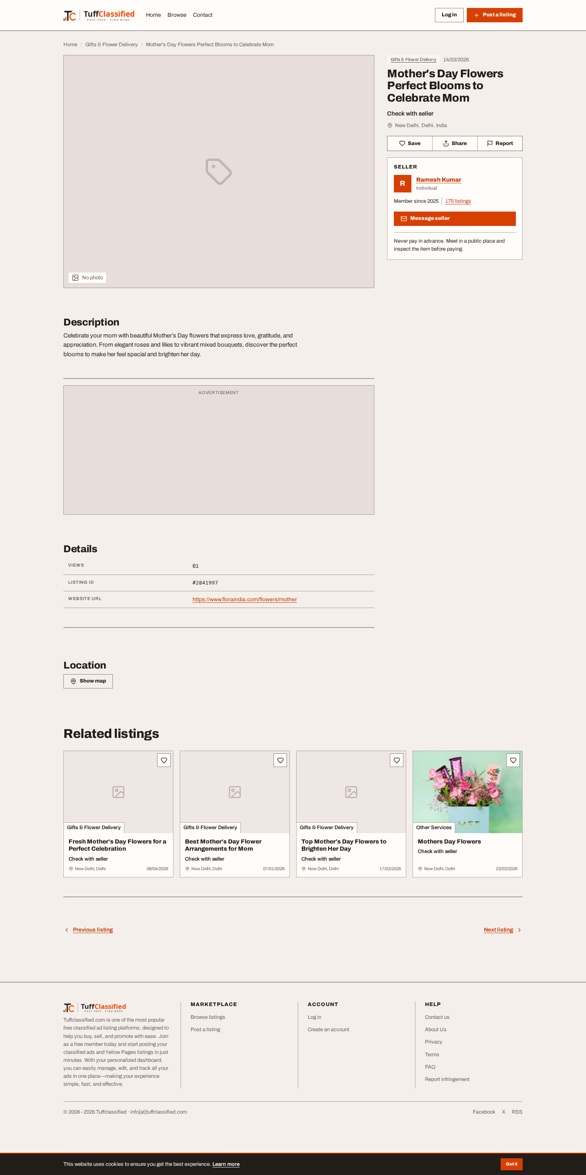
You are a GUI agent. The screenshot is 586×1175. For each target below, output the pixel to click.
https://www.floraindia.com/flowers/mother (245, 599)
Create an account (328, 1029)
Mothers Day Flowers (449, 841)
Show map (93, 681)
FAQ (430, 1067)
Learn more (226, 1164)
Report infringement (447, 1079)
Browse (177, 15)
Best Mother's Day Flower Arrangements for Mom (223, 845)
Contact (202, 15)
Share (459, 143)
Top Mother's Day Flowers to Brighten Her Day (344, 845)
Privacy (433, 1042)
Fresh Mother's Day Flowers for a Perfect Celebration (117, 845)
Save (414, 143)
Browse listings (208, 1017)
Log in (449, 15)
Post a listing (205, 1029)
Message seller (430, 218)
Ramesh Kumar (438, 180)
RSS (517, 1112)
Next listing (498, 930)
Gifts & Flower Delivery (414, 59)
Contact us (437, 1017)
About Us (435, 1029)
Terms (432, 1054)
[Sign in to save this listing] (164, 760)
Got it (511, 1163)
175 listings (458, 201)
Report (504, 143)
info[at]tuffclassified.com (158, 1112)
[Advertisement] (219, 454)
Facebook (484, 1112)
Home (153, 15)
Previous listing (93, 930)
